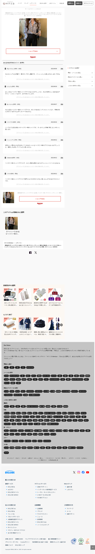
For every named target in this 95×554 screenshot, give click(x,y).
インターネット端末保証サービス (47, 489)
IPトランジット (12, 527)
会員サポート (71, 514)
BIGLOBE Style (41, 522)
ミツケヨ (77, 458)
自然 (30, 434)
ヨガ (63, 379)
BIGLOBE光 (11, 487)
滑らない (13, 413)
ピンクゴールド (47, 441)
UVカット (6, 406)
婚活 (77, 375)
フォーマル (53, 434)
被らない (64, 413)
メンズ (20, 3)
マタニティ (12, 379)
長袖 (12, 420)
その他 (25, 395)
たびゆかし (84, 458)
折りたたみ (72, 416)
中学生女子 (18, 447)
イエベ (69, 420)
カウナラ (71, 458)
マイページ (89, 3)
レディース (33, 3)
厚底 (64, 420)
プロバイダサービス (14, 517)
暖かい (35, 413)
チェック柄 (52, 430)
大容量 (43, 416)
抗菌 (54, 406)
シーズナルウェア (8, 395)
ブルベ (75, 420)
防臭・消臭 (42, 406)
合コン (28, 375)
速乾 (23, 406)
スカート (23, 391)
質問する (70, 3)
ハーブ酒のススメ (42, 460)
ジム (46, 379)
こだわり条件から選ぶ (74, 85)
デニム (6, 430)
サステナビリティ (42, 514)
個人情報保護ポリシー (54, 539)
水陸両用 (48, 406)
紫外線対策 (6, 416)
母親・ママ (36, 447)
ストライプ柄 (59, 430)
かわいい (12, 434)
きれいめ (35, 434)
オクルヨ (24, 458)
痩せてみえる (71, 413)
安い (19, 423)
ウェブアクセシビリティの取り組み (35, 539)
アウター (12, 391)
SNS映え (44, 423)
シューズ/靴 (46, 391)
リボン (82, 430)
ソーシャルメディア (43, 525)
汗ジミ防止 (59, 406)
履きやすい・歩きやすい (49, 413)
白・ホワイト (7, 441)
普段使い (41, 434)
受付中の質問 (43, 3)
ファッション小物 (66, 391)
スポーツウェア (82, 391)
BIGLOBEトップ (20, 545)
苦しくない (6, 413)
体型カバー (46, 420)
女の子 (53, 447)
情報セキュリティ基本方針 (58, 542)
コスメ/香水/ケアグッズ (34, 395)
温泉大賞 (69, 487)
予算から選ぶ (72, 81)
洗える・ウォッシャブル (32, 406)
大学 (71, 375)
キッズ (26, 3)
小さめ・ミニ (26, 416)
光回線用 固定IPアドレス (15, 519)
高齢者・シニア (71, 447)
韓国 (41, 420)
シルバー (34, 441)
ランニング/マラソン (54, 379)
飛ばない (24, 413)
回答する (78, 3)
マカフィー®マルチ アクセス (16, 530)
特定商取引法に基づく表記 (40, 542)
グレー (21, 441)
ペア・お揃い (37, 423)
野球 (68, 379)
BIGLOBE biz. (12, 508)
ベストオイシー (50, 458)
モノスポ (57, 458)
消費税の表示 (19, 539)
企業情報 (38, 505)
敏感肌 (52, 420)
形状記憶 (66, 406)
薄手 (84, 416)
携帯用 (66, 416)
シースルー (20, 430)
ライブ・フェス (46, 375)
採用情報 (39, 519)
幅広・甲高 (18, 420)
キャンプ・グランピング (77, 379)
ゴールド (40, 441)
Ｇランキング (10, 458)
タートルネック (13, 430)
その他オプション (42, 498)
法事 (18, 383)
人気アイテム (52, 3)
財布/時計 (58, 391)
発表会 (18, 379)
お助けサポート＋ (42, 487)
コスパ (30, 423)
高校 (65, 375)
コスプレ (6, 452)
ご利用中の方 (68, 505)
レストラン (53, 375)
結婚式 (12, 383)
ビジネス (6, 375)
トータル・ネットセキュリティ (46, 492)
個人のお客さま (10, 480)
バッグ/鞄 (52, 391)
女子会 (82, 375)
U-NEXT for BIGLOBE (44, 495)
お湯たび (30, 458)
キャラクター (80, 447)
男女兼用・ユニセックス (52, 423)
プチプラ (25, 423)
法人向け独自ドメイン (14, 533)
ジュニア (6, 447)
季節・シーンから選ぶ (74, 72)
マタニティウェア (18, 395)
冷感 (12, 406)
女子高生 (12, 447)
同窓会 (39, 375)
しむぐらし (70, 489)
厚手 (78, 416)
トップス (6, 391)
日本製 (35, 420)
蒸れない (18, 413)
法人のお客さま (10, 505)
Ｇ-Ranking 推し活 (53, 460)
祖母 (43, 447)
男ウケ (86, 420)
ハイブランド (7, 423)
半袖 (6, 420)
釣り (86, 379)
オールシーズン (30, 367)
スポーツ (41, 379)
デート (33, 375)
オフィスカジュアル (14, 375)
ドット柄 (66, 430)
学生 (65, 447)
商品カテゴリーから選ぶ (75, 77)
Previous (4, 295)
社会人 (59, 447)
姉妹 (48, 447)
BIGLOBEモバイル (13, 492)
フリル (76, 430)
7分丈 (29, 420)
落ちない (59, 413)
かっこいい (46, 434)
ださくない (83, 413)
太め (32, 416)
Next (61, 295)
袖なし (24, 420)
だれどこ (17, 458)
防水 (18, 406)
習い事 (24, 379)
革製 (88, 430)
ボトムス (17, 391)
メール (69, 511)
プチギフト (30, 447)
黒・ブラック (15, 441)
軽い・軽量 (49, 416)
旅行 (60, 375)
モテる (80, 420)
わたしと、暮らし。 (39, 458)
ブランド (39, 511)
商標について (9, 545)
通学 (30, 379)
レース (71, 430)
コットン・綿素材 (29, 430)
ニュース (39, 517)
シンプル (17, 434)
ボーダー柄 (45, 430)
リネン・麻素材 (38, 430)
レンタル (58, 420)
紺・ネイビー (28, 441)
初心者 (24, 447)
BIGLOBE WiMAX (13, 495)
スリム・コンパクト (58, 416)
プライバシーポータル (11, 542)
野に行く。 (64, 458)
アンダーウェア (38, 391)
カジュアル (23, 434)
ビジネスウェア (30, 391)
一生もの (14, 423)
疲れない (30, 413)
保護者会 (88, 375)
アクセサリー (74, 391)
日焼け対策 (13, 416)
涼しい (40, 413)
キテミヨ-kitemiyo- (8, 242)
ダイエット (6, 383)
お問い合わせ (9, 539)
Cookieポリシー (25, 542)
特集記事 (62, 3)
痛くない (78, 413)
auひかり (10, 489)
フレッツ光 (11, 514)
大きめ (19, 416)
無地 (6, 434)
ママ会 (6, 379)
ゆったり (38, 416)
